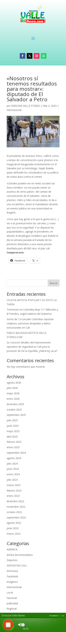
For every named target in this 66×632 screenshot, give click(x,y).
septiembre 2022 (16, 517)
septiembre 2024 (16, 452)
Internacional (14, 110)
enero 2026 (13, 398)
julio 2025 (12, 420)
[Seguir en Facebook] (22, 56)
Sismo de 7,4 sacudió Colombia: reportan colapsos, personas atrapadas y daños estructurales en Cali (30, 323)
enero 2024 (13, 474)
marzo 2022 (13, 533)
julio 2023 (12, 479)
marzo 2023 (13, 485)
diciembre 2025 (15, 404)
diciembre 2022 (15, 501)
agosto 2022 (14, 522)
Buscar (54, 283)
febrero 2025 (14, 441)
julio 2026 (12, 388)
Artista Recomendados (20, 554)
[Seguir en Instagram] (36, 56)
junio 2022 (13, 528)
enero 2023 (13, 495)
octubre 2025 (14, 409)
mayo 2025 (13, 431)
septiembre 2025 (16, 414)
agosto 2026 (14, 382)
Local (10, 592)
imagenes (12, 581)
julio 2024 (12, 463)
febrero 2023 (14, 490)
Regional (12, 608)
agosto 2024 (14, 458)
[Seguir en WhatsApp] (43, 56)
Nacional (12, 598)
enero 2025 (13, 447)
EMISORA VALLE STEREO (25, 105)
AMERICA (12, 549)
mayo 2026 (13, 393)
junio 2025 (13, 425)
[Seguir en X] (29, 56)
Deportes (12, 560)
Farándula (12, 576)
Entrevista (12, 571)
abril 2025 (12, 436)
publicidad (12, 603)
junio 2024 (13, 468)
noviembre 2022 (16, 506)
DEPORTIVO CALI (17, 565)
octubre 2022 (14, 512)
